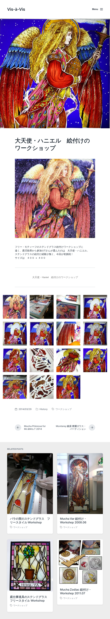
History (44, 409)
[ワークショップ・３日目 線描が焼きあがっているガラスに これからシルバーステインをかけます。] (95, 333)
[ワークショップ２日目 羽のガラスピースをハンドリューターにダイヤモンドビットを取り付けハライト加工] (15, 333)
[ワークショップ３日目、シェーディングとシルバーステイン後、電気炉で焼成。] (42, 360)
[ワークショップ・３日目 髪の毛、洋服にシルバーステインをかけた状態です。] (15, 360)
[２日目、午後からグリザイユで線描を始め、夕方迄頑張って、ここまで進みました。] (42, 333)
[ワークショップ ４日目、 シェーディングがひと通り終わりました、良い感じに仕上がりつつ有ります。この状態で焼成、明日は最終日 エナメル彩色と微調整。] (95, 360)
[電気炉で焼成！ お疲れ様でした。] (42, 387)
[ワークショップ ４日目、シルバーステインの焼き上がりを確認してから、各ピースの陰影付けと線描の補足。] (68, 360)
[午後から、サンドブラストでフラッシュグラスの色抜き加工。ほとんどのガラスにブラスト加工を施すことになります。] (68, 307)
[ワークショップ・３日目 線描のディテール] (68, 333)
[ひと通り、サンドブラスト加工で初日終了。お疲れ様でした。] (95, 307)
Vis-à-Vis (16, 9)
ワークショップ (64, 409)
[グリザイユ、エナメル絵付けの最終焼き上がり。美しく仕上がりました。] (68, 387)
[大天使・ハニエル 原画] (15, 307)
